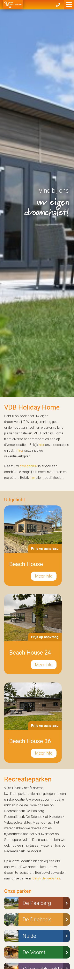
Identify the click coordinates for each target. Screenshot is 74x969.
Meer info (43, 576)
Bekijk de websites (46, 878)
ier (42, 445)
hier (20, 450)
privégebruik (28, 466)
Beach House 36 (30, 741)
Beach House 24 (30, 652)
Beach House (26, 564)
